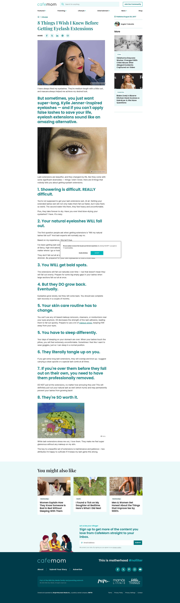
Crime (119, 54)
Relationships (44, 499)
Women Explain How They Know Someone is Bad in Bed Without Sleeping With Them (53, 507)
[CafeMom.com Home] (47, 4)
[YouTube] (140, 569)
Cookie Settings (83, 252)
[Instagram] (134, 569)
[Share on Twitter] (52, 35)
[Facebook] (118, 569)
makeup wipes (85, 323)
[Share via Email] (68, 35)
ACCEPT (97, 253)
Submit (138, 543)
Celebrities (120, 92)
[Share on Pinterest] (62, 35)
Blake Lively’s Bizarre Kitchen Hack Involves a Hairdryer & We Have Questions (128, 99)
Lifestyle (45, 17)
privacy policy (116, 547)
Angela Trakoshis (127, 24)
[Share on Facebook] (47, 35)
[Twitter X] (123, 569)
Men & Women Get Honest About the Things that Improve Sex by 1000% (126, 507)
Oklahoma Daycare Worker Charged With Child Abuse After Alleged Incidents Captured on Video (127, 63)
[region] (90, 249)
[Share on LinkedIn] (57, 35)
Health (78, 499)
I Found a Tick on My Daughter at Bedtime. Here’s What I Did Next (88, 505)
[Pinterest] (129, 569)
